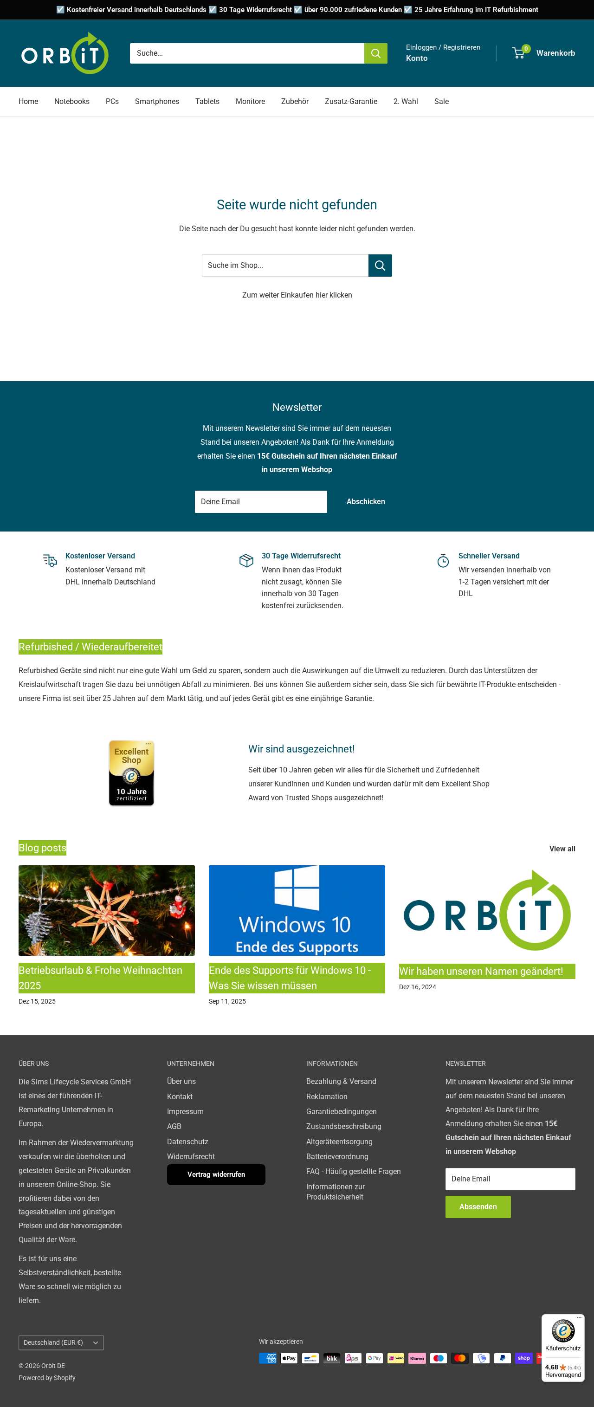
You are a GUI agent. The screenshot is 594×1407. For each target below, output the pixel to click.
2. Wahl (406, 101)
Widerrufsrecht (191, 1156)
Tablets (207, 101)
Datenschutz (187, 1141)
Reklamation (327, 1096)
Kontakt (180, 1096)
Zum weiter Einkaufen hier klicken (297, 295)
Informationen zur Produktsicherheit (335, 1191)
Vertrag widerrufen (216, 1174)
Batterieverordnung (337, 1156)
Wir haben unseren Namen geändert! (481, 971)
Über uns (181, 1081)
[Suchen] (375, 53)
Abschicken (366, 501)
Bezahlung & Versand (341, 1081)
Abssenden (478, 1206)
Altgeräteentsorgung (339, 1141)
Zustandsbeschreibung (343, 1126)
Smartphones (157, 101)
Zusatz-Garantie (351, 101)
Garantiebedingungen (341, 1111)
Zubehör (295, 101)
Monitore (250, 101)
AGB (174, 1126)
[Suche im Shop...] (380, 265)
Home (28, 101)
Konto (417, 58)
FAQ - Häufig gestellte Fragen (353, 1171)
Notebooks (72, 101)
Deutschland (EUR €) (53, 1342)
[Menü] (579, 1319)
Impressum (185, 1111)
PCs (112, 101)
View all (563, 848)
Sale (441, 101)
